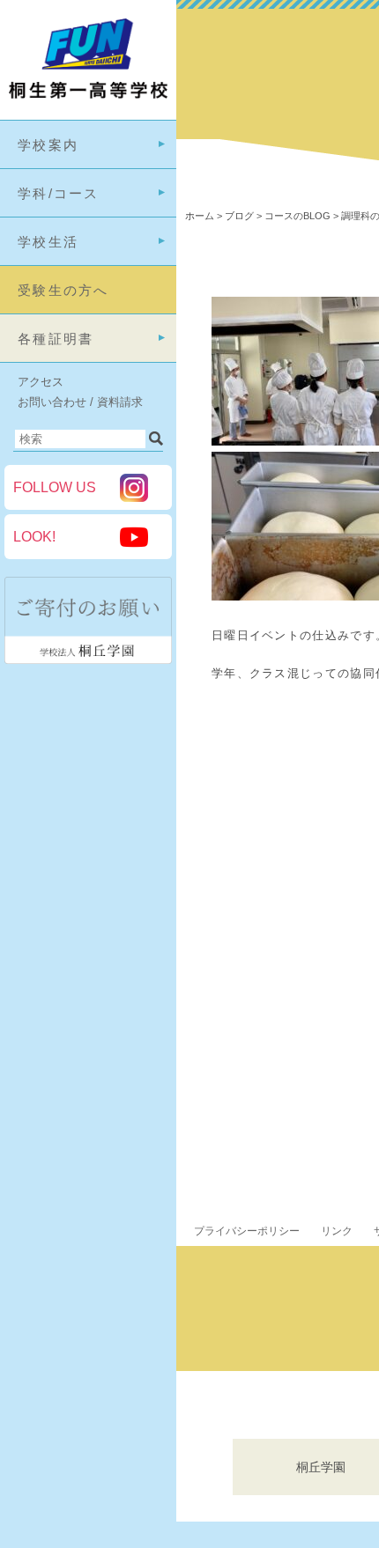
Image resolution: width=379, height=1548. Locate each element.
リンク (337, 1231)
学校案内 (48, 144)
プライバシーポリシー (247, 1231)
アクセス (40, 381)
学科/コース (59, 193)
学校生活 (48, 241)
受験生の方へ (63, 290)
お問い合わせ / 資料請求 (80, 402)
